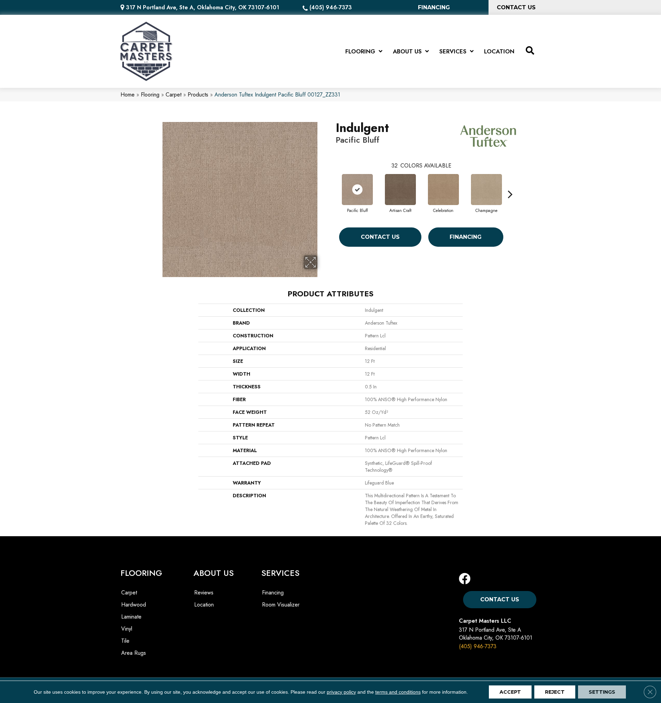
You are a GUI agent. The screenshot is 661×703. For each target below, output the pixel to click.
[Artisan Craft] (400, 189)
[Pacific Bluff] (357, 189)
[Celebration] (443, 189)
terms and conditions (398, 692)
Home (127, 95)
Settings (602, 692)
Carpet (173, 95)
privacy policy (341, 692)
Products (198, 95)
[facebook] (465, 579)
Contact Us (380, 237)
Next (510, 183)
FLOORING (141, 573)
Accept (510, 692)
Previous (332, 183)
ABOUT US (213, 573)
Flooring (150, 95)
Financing (466, 237)
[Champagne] (486, 189)
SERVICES (280, 573)
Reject (555, 692)
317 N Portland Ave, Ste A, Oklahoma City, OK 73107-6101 (202, 7)
